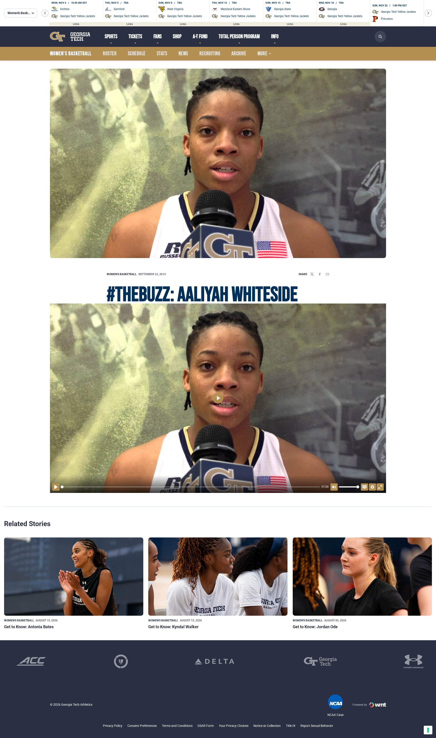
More (263, 53)
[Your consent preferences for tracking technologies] (428, 730)
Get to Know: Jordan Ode (315, 626)
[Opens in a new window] (31, 661)
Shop (177, 36)
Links (76, 23)
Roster (109, 53)
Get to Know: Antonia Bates (29, 626)
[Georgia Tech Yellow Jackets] (70, 36)
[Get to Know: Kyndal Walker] (217, 576)
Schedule (137, 53)
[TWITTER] (312, 274)
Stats (162, 53)
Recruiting (209, 53)
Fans (158, 36)
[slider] (190, 487)
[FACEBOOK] (320, 274)
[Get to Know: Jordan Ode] (362, 576)
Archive (238, 53)
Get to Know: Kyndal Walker (173, 626)
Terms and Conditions (177, 726)
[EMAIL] (327, 274)
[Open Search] (380, 36)
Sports (111, 36)
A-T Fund (200, 36)
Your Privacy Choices (233, 726)
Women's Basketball (122, 274)
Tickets (135, 36)
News (183, 53)
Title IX (290, 726)
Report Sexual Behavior (316, 726)
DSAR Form (206, 726)
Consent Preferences (142, 726)
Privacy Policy (112, 726)
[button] (45, 13)
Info (275, 36)
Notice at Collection (267, 726)
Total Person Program (239, 36)
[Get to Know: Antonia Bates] (73, 576)
